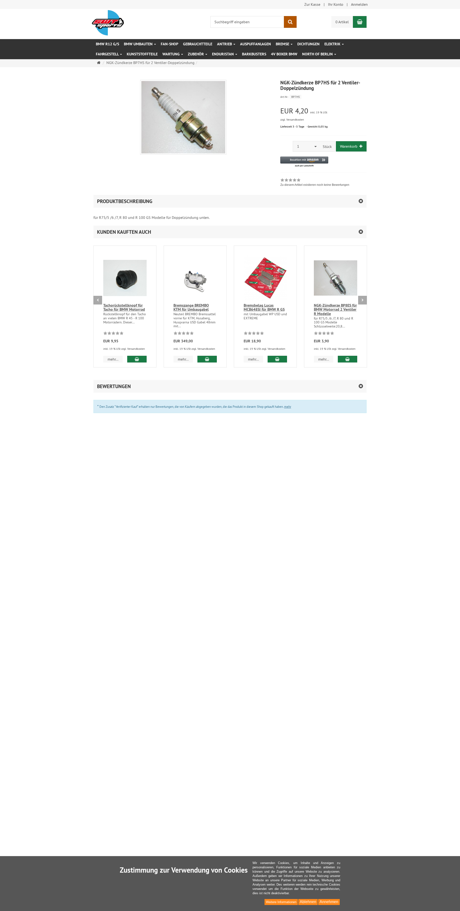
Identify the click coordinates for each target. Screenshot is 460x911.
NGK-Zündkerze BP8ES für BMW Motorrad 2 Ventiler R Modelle (335, 309)
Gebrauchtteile (197, 44)
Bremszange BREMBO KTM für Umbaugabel (191, 307)
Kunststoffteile (142, 54)
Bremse (283, 44)
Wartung (171, 54)
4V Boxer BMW (284, 54)
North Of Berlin (318, 54)
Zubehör (196, 54)
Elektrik (332, 44)
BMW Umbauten (139, 44)
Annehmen (329, 902)
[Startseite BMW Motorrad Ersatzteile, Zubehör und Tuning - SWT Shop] (108, 22)
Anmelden (359, 4)
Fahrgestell (108, 54)
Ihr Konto (335, 4)
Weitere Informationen (281, 902)
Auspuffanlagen (255, 44)
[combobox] (306, 146)
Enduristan (223, 54)
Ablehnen (308, 902)
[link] (314, 183)
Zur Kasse (312, 4)
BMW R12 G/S (107, 44)
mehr (287, 407)
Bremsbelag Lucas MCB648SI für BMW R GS (264, 307)
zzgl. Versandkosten (292, 119)
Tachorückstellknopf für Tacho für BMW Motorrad (124, 307)
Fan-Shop (169, 44)
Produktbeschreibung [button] (124, 201)
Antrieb (225, 44)
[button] (304, 162)
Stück (327, 146)
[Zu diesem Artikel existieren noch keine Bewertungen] (113, 334)
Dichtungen (308, 44)
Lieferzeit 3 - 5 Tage (292, 126)
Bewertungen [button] (114, 386)
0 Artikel (342, 21)
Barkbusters (254, 54)
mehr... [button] (113, 359)
